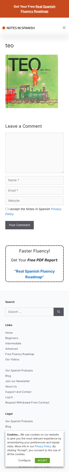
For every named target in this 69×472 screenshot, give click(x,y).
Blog (8, 375)
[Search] (59, 312)
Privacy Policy (43, 446)
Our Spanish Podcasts (19, 370)
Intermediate (13, 343)
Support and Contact (18, 391)
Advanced (11, 348)
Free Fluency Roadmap (19, 354)
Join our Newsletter (17, 381)
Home (9, 332)
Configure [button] (24, 460)
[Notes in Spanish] (19, 27)
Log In (9, 397)
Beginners (11, 338)
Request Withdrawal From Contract (27, 402)
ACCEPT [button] (42, 460)
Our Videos (12, 359)
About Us (11, 386)
